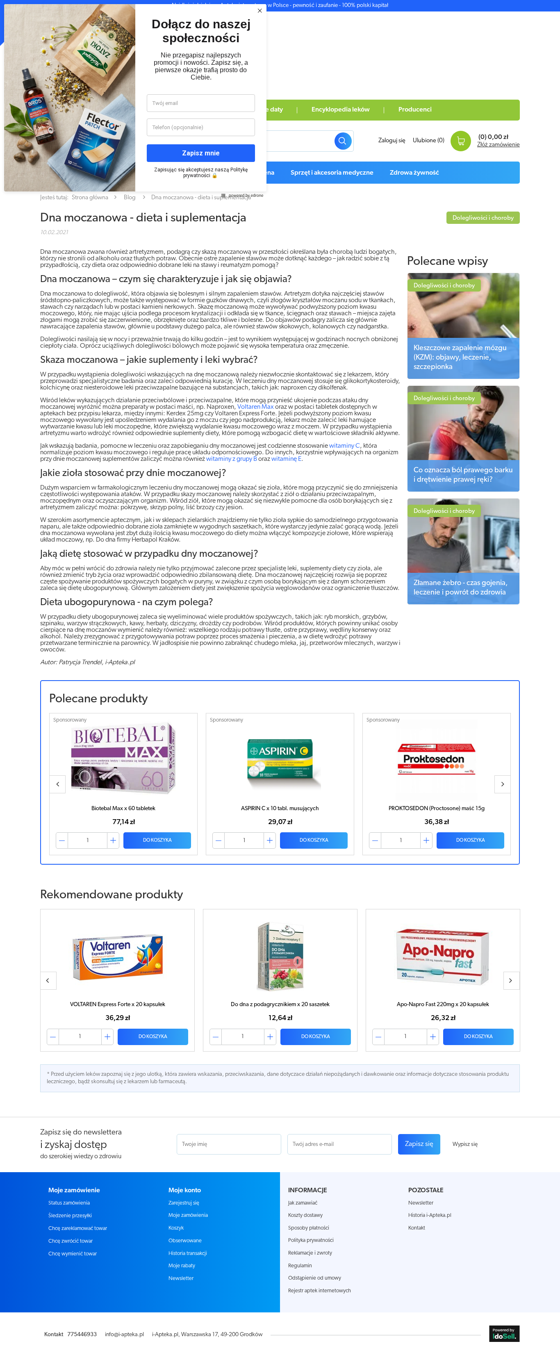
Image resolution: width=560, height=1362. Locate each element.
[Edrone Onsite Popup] (280, 681)
